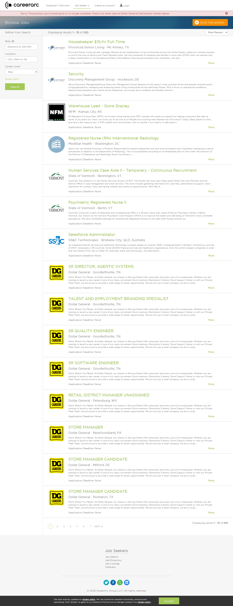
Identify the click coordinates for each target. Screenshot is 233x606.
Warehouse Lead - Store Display (98, 106)
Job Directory (113, 560)
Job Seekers (116, 551)
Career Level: (13, 66)
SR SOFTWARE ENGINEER (93, 363)
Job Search (111, 556)
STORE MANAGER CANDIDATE (97, 459)
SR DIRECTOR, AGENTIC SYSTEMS (101, 266)
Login (126, 5)
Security (76, 74)
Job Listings (112, 563)
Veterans (110, 567)
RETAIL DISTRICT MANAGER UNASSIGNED (108, 395)
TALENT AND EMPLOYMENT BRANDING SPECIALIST (118, 299)
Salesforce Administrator (91, 234)
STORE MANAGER (85, 427)
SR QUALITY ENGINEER (91, 331)
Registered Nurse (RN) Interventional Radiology (113, 138)
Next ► (98, 526)
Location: (10, 53)
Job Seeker (81, 5)
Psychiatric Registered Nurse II (97, 202)
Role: (8, 41)
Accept (169, 601)
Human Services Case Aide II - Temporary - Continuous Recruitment (132, 170)
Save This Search (212, 22)
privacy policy (89, 599)
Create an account (104, 5)
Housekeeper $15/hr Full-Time (96, 42)
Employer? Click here (57, 5)
